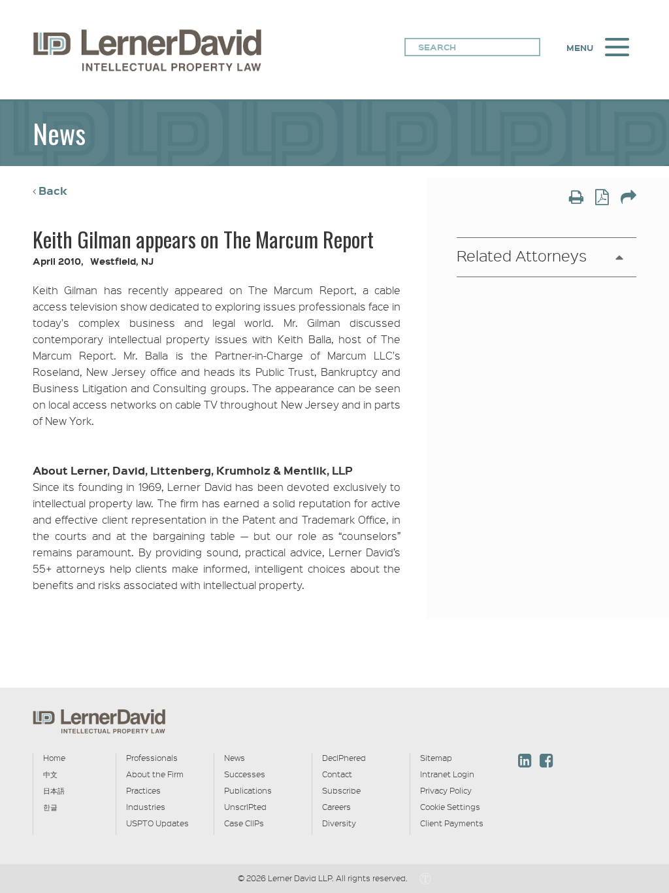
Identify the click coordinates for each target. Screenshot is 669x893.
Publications (248, 790)
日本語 (54, 790)
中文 (50, 774)
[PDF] (602, 198)
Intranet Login (447, 774)
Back (53, 190)
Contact (337, 774)
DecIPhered (344, 757)
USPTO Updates (157, 823)
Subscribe (341, 790)
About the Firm (155, 774)
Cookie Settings (450, 806)
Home (54, 757)
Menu (579, 48)
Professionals (152, 757)
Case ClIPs (244, 823)
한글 (50, 806)
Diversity (339, 823)
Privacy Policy (446, 790)
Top (630, 684)
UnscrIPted (245, 806)
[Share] (628, 198)
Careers (336, 806)
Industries (145, 806)
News (234, 757)
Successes (244, 774)
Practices (143, 790)
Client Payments (451, 823)
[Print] (576, 198)
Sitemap (436, 757)
